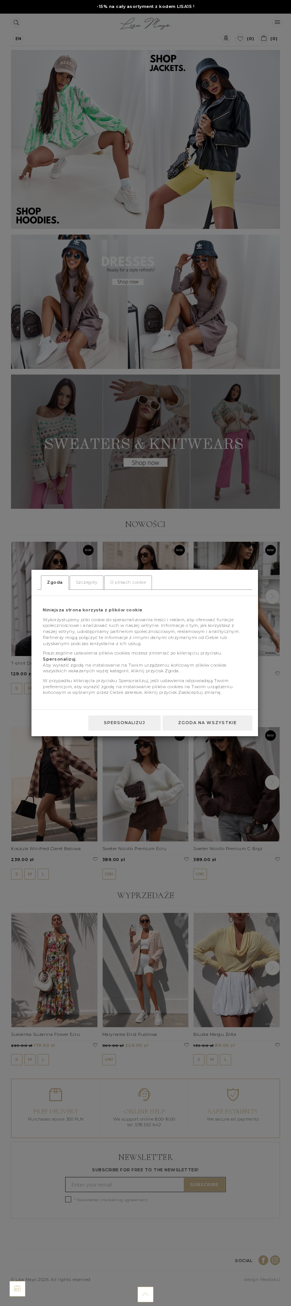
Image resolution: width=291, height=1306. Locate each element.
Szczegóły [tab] (87, 582)
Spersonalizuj (124, 722)
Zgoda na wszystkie (207, 722)
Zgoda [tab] (55, 582)
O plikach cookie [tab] (128, 582)
